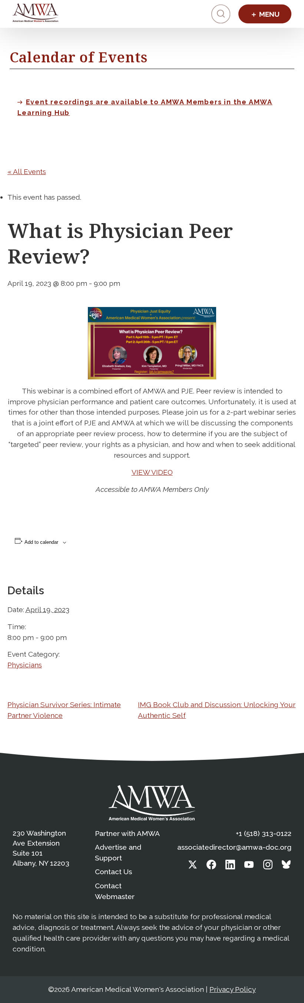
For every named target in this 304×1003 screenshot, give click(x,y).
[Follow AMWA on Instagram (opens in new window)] (268, 867)
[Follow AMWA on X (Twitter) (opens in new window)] (193, 867)
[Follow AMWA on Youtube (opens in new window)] (249, 867)
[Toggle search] (220, 13)
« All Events (26, 171)
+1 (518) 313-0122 (263, 833)
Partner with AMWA (127, 833)
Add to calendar (41, 542)
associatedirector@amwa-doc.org (234, 847)
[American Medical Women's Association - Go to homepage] (152, 802)
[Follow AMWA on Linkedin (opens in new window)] (230, 867)
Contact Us (113, 872)
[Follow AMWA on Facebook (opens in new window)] (211, 867)
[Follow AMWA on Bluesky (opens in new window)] (286, 867)
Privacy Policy (232, 989)
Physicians (24, 665)
